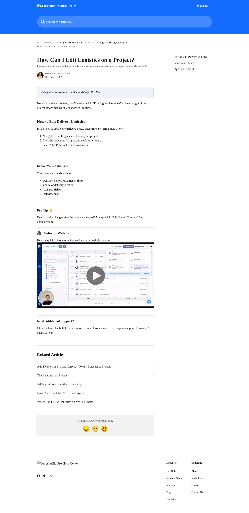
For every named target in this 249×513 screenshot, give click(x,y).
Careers (195, 485)
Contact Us (197, 492)
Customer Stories (174, 478)
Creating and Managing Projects (111, 42)
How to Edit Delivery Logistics (190, 56)
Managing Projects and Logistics (73, 42)
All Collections (44, 42)
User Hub (171, 471)
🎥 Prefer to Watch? (185, 69)
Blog (168, 492)
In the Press (197, 478)
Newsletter (171, 499)
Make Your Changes (184, 63)
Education (171, 485)
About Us (196, 471)
